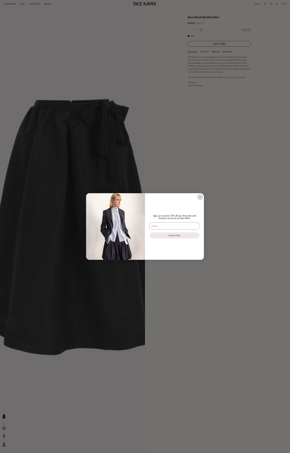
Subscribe (174, 235)
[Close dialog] (200, 197)
